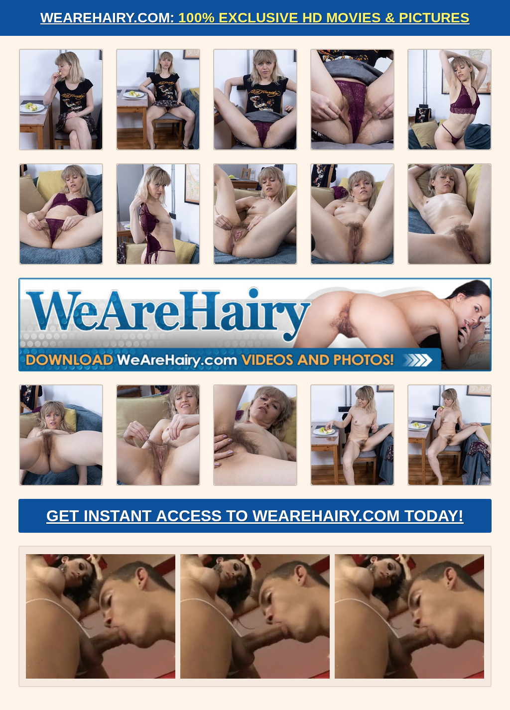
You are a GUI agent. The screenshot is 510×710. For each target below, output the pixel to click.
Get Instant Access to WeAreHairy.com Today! (255, 516)
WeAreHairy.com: (255, 17)
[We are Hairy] (255, 324)
